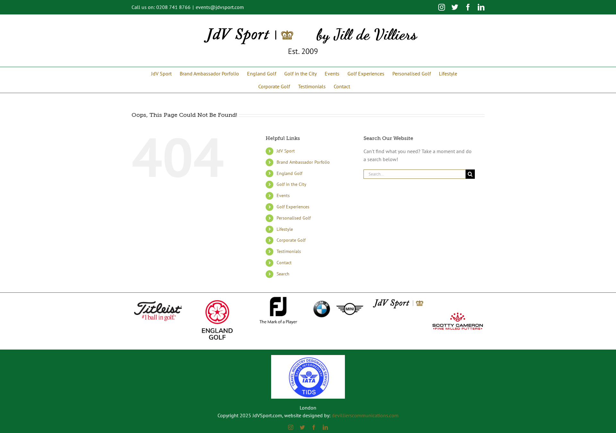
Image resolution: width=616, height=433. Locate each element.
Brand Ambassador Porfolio (303, 162)
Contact (284, 262)
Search (283, 274)
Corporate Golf (291, 240)
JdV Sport (286, 151)
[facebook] (313, 427)
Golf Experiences (293, 207)
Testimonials (289, 251)
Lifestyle (285, 229)
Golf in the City (291, 184)
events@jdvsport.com (220, 7)
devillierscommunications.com (365, 415)
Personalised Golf (294, 218)
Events (283, 195)
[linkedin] (325, 427)
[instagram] (290, 427)
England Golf (289, 173)
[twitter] (302, 427)
